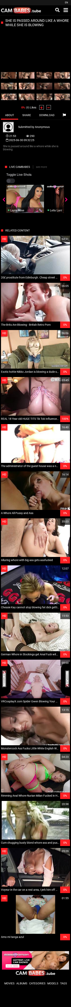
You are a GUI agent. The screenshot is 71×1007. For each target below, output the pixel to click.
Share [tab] (26, 115)
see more (41, 166)
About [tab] (9, 115)
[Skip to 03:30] (27, 75)
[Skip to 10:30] (27, 86)
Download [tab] (46, 115)
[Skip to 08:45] (9, 86)
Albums (21, 983)
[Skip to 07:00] (62, 75)
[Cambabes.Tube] (21, 10)
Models (52, 983)
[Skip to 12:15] (44, 86)
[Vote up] (41, 107)
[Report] (64, 115)
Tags (63, 983)
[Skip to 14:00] (62, 86)
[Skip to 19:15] (44, 96)
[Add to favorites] (57, 239)
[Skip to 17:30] (27, 96)
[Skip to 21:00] (62, 96)
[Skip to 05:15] (44, 75)
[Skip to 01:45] (9, 75)
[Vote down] (48, 107)
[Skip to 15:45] (9, 96)
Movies (9, 983)
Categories (37, 983)
